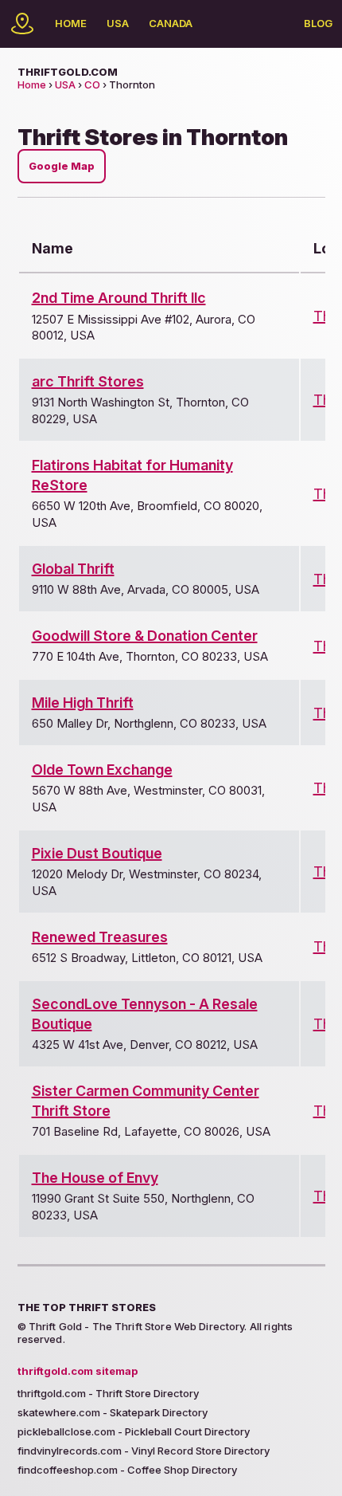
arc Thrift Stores (88, 381)
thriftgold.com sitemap (77, 1370)
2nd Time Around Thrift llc (119, 297)
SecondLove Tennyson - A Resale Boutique (145, 1013)
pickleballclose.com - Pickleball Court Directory (133, 1431)
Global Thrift (73, 568)
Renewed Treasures (100, 937)
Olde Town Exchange (102, 769)
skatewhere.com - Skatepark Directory (112, 1412)
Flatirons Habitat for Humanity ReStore (132, 475)
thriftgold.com (67, 71)
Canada (170, 23)
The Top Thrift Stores (86, 1307)
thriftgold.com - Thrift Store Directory (108, 1393)
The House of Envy (95, 1177)
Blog (318, 23)
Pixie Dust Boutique (97, 853)
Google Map (62, 166)
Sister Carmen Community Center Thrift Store (145, 1100)
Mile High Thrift (83, 702)
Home (71, 23)
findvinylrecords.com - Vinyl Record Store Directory (143, 1450)
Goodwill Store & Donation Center (145, 635)
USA (118, 23)
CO (92, 84)
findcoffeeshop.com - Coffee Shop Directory (127, 1469)
